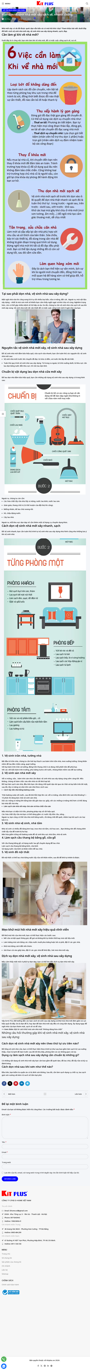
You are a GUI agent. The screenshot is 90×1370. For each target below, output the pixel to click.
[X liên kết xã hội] (10, 1083)
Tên (4, 1142)
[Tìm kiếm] (87, 3)
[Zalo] (3, 1366)
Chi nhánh (6, 1266)
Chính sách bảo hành (10, 1284)
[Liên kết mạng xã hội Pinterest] (15, 1083)
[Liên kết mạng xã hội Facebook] (4, 1083)
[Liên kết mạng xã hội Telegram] (27, 1083)
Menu (4, 1249)
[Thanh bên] (3, 414)
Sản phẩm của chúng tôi (11, 1262)
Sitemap (5, 1274)
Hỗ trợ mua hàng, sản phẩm (14, 10)
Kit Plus (7, 19)
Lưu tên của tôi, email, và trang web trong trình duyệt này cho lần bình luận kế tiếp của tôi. (41, 1172)
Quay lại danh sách (45, 1094)
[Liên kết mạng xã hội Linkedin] (21, 1083)
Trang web (6, 1162)
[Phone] (3, 1359)
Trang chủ (6, 1254)
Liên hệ (5, 1270)
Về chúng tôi (7, 1258)
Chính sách (7, 1280)
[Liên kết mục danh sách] (45, 1210)
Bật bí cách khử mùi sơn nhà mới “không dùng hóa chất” (38, 1029)
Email (5, 1152)
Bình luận (6, 1114)
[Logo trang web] (45, 3)
